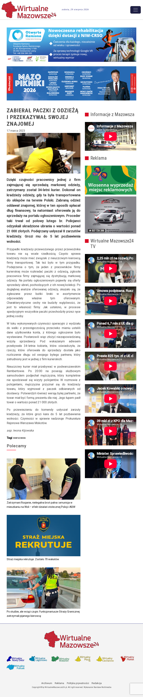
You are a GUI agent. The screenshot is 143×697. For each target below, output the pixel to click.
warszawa (19, 437)
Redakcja (97, 683)
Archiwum (46, 683)
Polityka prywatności (78, 683)
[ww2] (110, 180)
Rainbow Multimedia (102, 687)
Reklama (59, 683)
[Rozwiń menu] (135, 10)
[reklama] (110, 215)
